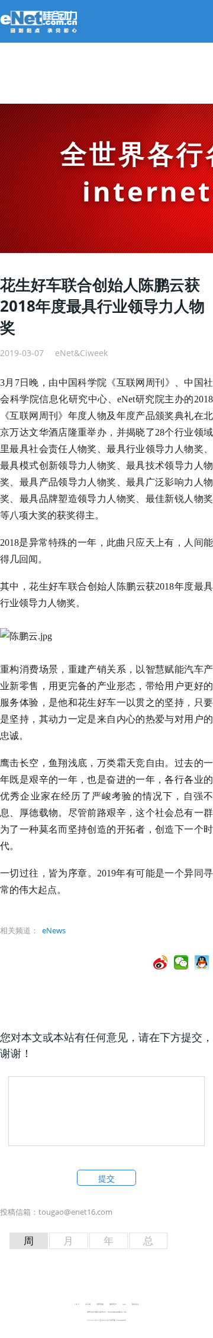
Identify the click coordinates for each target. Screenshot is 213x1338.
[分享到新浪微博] (160, 962)
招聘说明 (100, 1304)
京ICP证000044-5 (100, 1320)
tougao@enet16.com (75, 1211)
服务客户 (113, 1304)
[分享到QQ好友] (202, 962)
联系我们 (135, 1304)
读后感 (88, 1304)
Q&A (124, 1304)
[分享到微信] (181, 962)
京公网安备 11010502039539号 (116, 1320)
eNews (54, 930)
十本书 (76, 1304)
